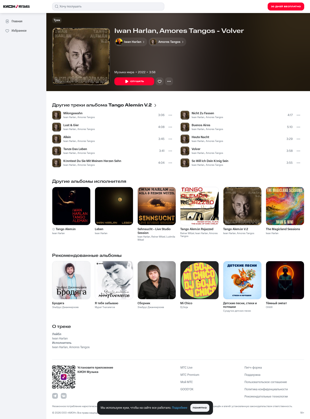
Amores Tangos (86, 117)
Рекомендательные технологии (266, 396)
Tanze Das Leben (75, 149)
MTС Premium (189, 375)
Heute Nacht (200, 137)
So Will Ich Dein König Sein (210, 161)
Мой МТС (186, 382)
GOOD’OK (186, 389)
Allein (67, 137)
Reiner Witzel (158, 237)
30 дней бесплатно (286, 6)
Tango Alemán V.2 (235, 229)
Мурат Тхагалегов (105, 307)
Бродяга (58, 303)
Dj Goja (184, 307)
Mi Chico (186, 303)
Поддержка (252, 375)
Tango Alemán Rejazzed (196, 229)
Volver (196, 149)
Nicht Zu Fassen (203, 113)
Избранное (19, 31)
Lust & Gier (71, 125)
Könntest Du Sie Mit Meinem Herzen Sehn (92, 161)
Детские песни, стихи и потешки (240, 305)
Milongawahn (73, 113)
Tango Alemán (66, 229)
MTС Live (186, 367)
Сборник (144, 303)
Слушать (137, 81)
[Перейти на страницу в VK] (64, 396)
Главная (17, 21)
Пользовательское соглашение (265, 382)
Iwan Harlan (69, 117)
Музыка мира (124, 72)
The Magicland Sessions (283, 229)
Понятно (200, 407)
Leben (99, 229)
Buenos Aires (201, 125)
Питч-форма (253, 367)
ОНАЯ (269, 307)
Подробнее (179, 408)
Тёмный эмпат (276, 303)
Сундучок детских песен (237, 311)
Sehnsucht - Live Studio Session (154, 231)
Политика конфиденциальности (266, 389)
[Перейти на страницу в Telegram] (55, 396)
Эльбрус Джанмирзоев (65, 307)
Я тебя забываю (106, 303)
